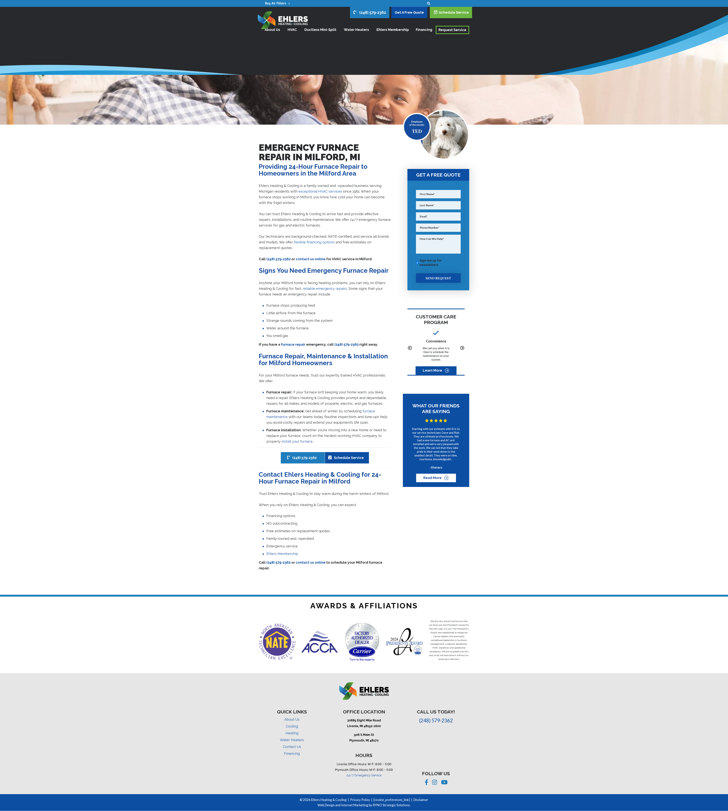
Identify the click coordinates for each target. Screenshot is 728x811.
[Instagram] (435, 783)
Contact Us (292, 747)
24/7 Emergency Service (363, 775)
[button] (410, 348)
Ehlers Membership (282, 554)
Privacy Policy (360, 800)
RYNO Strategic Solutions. (391, 805)
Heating (292, 733)
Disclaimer (420, 800)
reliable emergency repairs (325, 289)
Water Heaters (292, 740)
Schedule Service (453, 12)
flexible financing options (314, 242)
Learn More (433, 370)
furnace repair (293, 344)
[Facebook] (427, 783)
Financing (292, 754)
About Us (292, 719)
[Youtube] (444, 783)
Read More (432, 478)
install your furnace (297, 441)
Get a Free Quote (409, 12)
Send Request (438, 278)
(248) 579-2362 (371, 12)
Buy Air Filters (277, 3)
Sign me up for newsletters (431, 263)
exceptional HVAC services (320, 191)
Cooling (292, 726)
